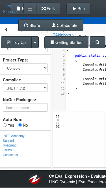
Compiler (11, 79)
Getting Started (68, 42)
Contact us (10, 154)
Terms (7, 150)
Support (8, 140)
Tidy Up (18, 42)
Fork (50, 8)
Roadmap (9, 145)
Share (34, 25)
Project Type (15, 60)
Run (80, 8)
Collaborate (66, 25)
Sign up (10, 11)
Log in (11, 6)
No (25, 125)
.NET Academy (14, 135)
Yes (10, 125)
